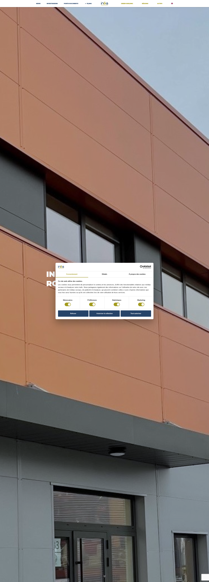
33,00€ (89, 3)
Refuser (73, 313)
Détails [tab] (104, 274)
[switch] (92, 304)
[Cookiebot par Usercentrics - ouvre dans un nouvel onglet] (141, 267)
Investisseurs (52, 3)
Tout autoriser (136, 313)
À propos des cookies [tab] (137, 274)
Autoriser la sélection (104, 313)
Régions (145, 3)
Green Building (127, 3)
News (38, 3)
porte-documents (71, 3)
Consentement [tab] (71, 274)
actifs (159, 3)
